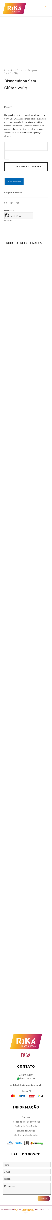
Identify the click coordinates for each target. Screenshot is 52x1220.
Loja (12, 70)
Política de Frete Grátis (26, 1126)
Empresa (26, 1117)
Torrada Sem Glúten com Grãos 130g (26, 772)
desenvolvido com (8, 1209)
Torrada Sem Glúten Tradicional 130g (26, 299)
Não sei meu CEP (9, 220)
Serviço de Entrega (26, 1130)
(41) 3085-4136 (26, 1075)
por (20, 1209)
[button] (13, 287)
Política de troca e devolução (26, 1121)
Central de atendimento (26, 1135)
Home (6, 70)
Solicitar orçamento (14, 181)
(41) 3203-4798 (28, 1078)
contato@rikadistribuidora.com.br (26, 1084)
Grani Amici (21, 70)
